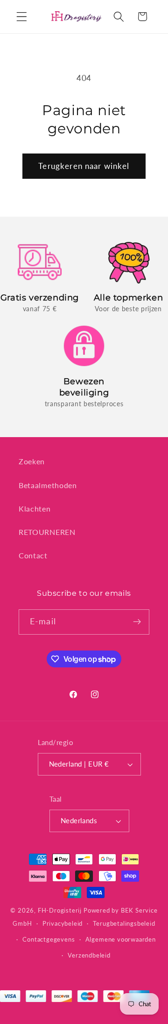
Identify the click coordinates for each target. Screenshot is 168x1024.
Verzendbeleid (89, 955)
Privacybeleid (62, 923)
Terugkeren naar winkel (83, 166)
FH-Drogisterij (60, 910)
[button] (22, 17)
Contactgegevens (48, 939)
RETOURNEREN (47, 531)
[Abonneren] (137, 622)
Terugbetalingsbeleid (124, 923)
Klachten (35, 508)
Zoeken (32, 461)
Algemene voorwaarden (120, 939)
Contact (33, 555)
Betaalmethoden (48, 485)
